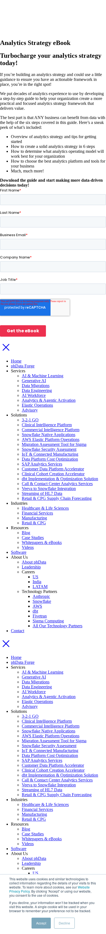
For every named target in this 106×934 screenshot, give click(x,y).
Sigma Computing (48, 621)
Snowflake (42, 601)
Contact (17, 630)
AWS (37, 606)
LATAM (40, 586)
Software (18, 552)
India (37, 581)
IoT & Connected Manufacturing (50, 454)
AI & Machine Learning (42, 375)
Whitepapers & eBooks (42, 542)
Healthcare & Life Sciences (45, 508)
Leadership (31, 567)
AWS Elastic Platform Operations (50, 439)
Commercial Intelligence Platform (50, 429)
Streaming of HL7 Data (42, 493)
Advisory (30, 410)
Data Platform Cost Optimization (50, 459)
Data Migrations (35, 385)
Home (16, 361)
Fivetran (40, 616)
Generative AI (34, 380)
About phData (34, 562)
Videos (28, 547)
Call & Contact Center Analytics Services (57, 483)
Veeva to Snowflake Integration (49, 488)
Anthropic (41, 596)
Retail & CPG (34, 523)
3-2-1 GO (30, 420)
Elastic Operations (37, 405)
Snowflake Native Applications (48, 434)
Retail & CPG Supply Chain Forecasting (57, 498)
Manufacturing (34, 518)
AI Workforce (34, 395)
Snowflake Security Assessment (49, 449)
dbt (35, 611)
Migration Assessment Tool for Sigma (54, 444)
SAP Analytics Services (42, 464)
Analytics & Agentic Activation (49, 400)
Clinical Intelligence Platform (47, 424)
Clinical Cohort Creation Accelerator (53, 473)
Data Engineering (37, 390)
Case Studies (33, 537)
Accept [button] (41, 923)
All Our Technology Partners (57, 625)
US (35, 576)
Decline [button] (64, 923)
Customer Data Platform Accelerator (53, 469)
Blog (26, 532)
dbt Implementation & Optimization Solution (60, 478)
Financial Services (37, 513)
